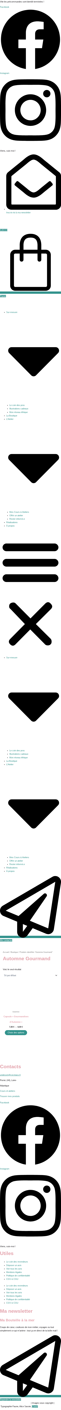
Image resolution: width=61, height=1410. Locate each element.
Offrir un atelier (16, 515)
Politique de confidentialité (18, 1276)
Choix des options (16, 1032)
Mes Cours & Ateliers (19, 512)
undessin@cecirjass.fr (10, 1075)
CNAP (35, 1406)
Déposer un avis (13, 1265)
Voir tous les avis (14, 1269)
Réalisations (12, 522)
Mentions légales (14, 1272)
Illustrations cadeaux (18, 409)
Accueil (6, 952)
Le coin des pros (17, 405)
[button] (30, 593)
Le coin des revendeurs (17, 1262)
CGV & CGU (12, 1279)
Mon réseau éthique (18, 412)
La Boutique (11, 416)
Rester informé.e (17, 519)
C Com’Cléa (18, 1403)
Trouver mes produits (10, 1096)
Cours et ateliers (7, 1091)
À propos (10, 526)
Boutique (14, 952)
